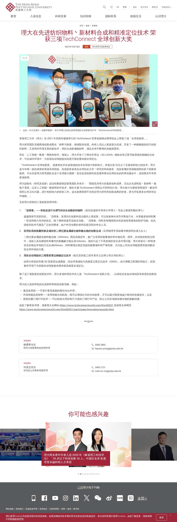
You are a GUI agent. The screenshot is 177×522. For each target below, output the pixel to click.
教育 (13, 16)
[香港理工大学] (29, 7)
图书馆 (76, 508)
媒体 (87, 25)
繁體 (125, 7)
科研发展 (60, 16)
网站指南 (10, 508)
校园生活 (135, 16)
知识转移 (85, 16)
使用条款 (43, 508)
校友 (135, 7)
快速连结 (166, 7)
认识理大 (160, 16)
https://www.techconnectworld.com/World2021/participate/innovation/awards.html (66, 309)
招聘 (63, 508)
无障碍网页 (54, 508)
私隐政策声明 (31, 508)
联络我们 (20, 508)
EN (118, 7)
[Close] (170, 515)
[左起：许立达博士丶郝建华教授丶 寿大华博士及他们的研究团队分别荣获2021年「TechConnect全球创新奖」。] (88, 90)
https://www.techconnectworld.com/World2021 (86, 305)
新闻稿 (94, 25)
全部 (141, 498)
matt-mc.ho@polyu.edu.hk (108, 371)
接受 (161, 517)
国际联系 (110, 16)
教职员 (155, 7)
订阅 (80, 487)
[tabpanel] (88, 450)
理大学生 (144, 7)
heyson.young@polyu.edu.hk (109, 348)
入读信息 (35, 16)
